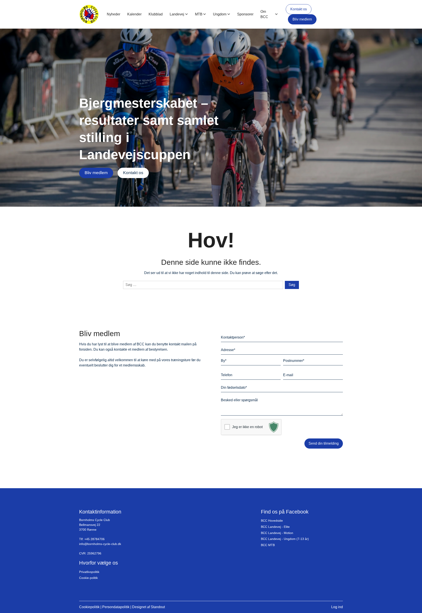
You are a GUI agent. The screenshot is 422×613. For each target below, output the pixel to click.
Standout (158, 607)
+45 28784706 (94, 539)
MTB (198, 14)
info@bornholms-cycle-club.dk (100, 544)
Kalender (134, 14)
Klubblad (156, 14)
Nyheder (113, 14)
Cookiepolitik (89, 607)
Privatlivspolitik (89, 572)
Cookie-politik (88, 578)
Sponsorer (245, 14)
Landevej (177, 14)
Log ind (337, 607)
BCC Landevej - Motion (277, 533)
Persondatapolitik (115, 607)
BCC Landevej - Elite (275, 526)
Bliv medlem (302, 19)
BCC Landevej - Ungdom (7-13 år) (285, 539)
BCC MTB (268, 545)
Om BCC (264, 14)
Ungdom (219, 14)
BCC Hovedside (272, 520)
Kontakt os (298, 9)
